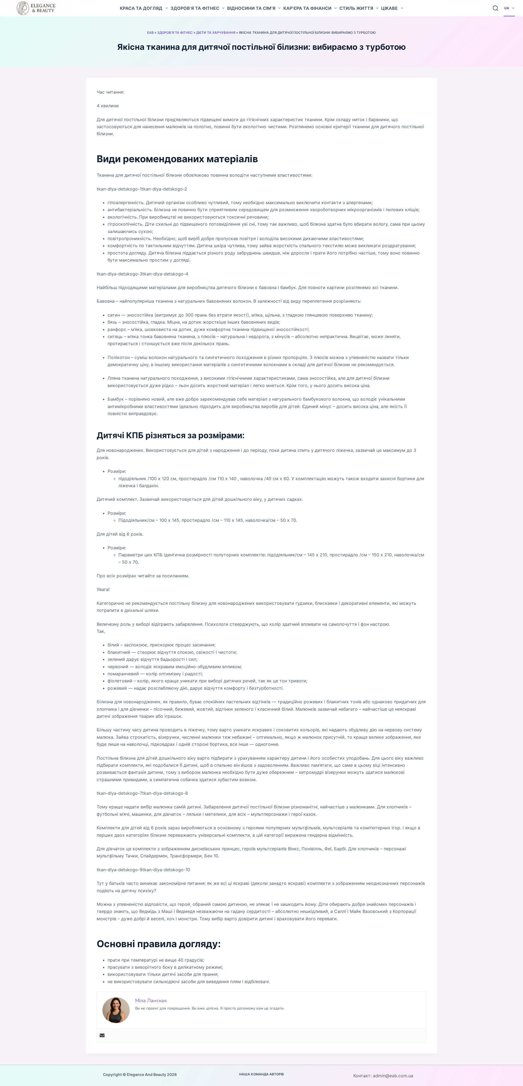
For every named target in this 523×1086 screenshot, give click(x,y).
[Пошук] (495, 8)
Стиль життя (356, 8)
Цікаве (389, 8)
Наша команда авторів (261, 1074)
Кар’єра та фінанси (307, 8)
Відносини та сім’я (251, 8)
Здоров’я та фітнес (195, 8)
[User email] (102, 1035)
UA (506, 8)
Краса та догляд (141, 8)
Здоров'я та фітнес (175, 32)
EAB (150, 32)
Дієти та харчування (215, 32)
